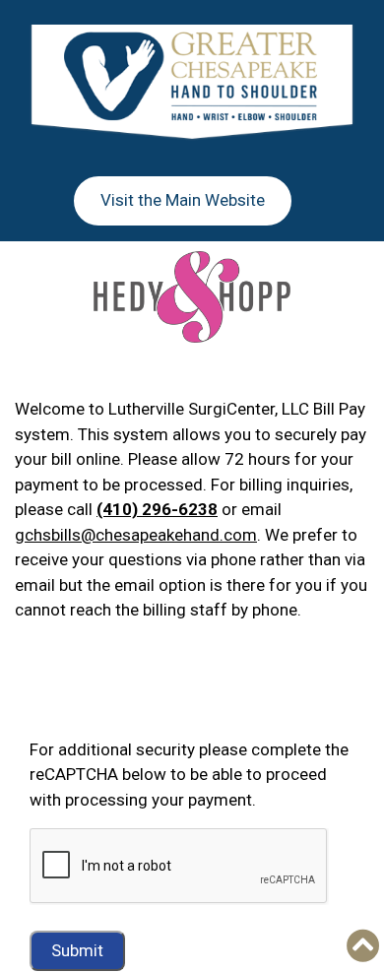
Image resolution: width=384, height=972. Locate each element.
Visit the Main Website (182, 200)
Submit (77, 950)
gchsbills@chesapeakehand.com (136, 535)
